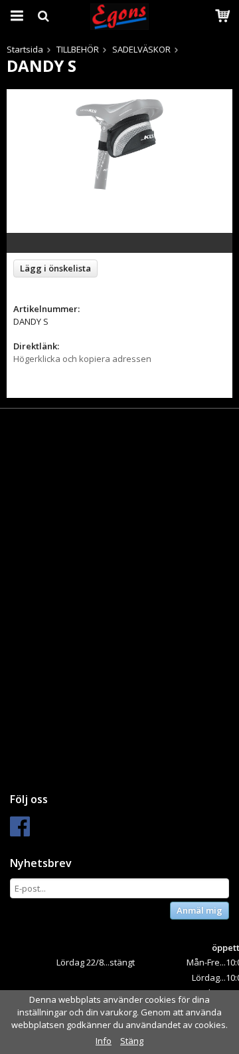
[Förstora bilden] (119, 144)
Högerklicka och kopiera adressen (82, 359)
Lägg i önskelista (55, 268)
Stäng (131, 1041)
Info (104, 1041)
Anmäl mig (199, 910)
